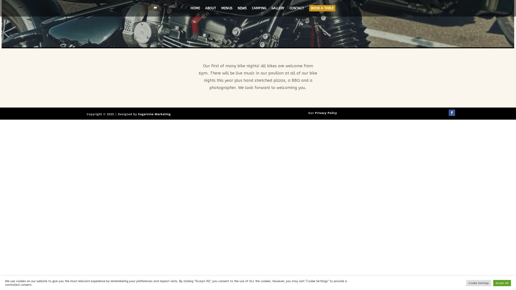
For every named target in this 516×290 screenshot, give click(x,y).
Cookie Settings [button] (479, 283)
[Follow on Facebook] (452, 113)
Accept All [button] (502, 283)
